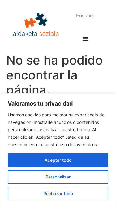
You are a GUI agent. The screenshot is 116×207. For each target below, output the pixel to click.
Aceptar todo (58, 160)
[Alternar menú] (85, 39)
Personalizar (58, 176)
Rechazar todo (58, 193)
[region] (58, 150)
